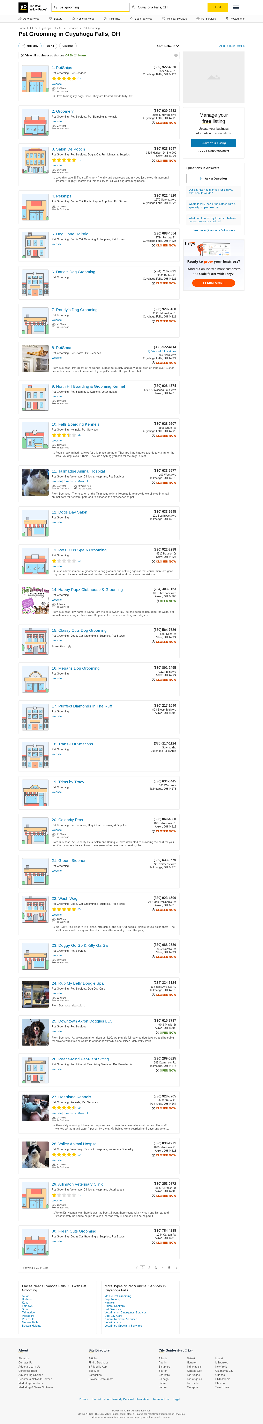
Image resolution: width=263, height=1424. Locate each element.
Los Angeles (194, 1379)
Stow (25, 1309)
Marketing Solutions (30, 1383)
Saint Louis (222, 1387)
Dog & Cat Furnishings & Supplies (109, 154)
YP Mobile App (98, 1366)
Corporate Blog (27, 1370)
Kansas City (194, 1370)
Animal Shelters (115, 1305)
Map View (32, 45)
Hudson (26, 1299)
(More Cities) (185, 1350)
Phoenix (220, 1383)
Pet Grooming (60, 73)
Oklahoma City (224, 1370)
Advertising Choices (30, 1374)
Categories (95, 1374)
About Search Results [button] (232, 45)
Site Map (94, 1370)
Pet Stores (120, 201)
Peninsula (28, 1319)
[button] (236, 7)
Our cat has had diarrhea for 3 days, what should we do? (211, 191)
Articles (93, 1358)
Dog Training (113, 1299)
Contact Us (25, 1362)
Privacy (83, 1399)
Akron (25, 1296)
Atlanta (163, 1358)
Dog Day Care (96, 988)
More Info (83, 481)
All (52, 45)
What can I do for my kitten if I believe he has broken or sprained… (212, 220)
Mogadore (28, 1315)
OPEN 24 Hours (76, 55)
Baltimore (164, 1366)
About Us (24, 1358)
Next (175, 1267)
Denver (163, 1387)
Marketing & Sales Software (35, 1387)
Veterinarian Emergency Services (126, 1312)
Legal (176, 1399)
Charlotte (164, 1374)
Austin (162, 1362)
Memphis (192, 1387)
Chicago (163, 1379)
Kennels (75, 429)
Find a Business (98, 1362)
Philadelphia (222, 1379)
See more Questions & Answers (214, 230)
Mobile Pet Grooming (118, 1296)
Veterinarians (110, 391)
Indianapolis (194, 1366)
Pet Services (70, 28)
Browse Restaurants (101, 1379)
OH (32, 28)
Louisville (192, 1383)
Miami (219, 1358)
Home (22, 28)
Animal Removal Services (121, 1319)
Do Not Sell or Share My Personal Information (120, 1399)
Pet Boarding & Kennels (102, 116)
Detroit (191, 1358)
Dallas (162, 1383)
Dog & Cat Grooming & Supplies (90, 239)
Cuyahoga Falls (48, 28)
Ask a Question (216, 178)
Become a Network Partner (35, 1379)
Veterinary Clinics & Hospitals (88, 476)
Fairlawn (27, 1305)
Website (57, 84)
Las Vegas (193, 1374)
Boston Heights (32, 1325)
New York (221, 1366)
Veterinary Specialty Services (127, 1149)
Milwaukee (221, 1362)
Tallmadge (28, 1312)
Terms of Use (161, 1399)
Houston (192, 1362)
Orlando (220, 1374)
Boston (163, 1370)
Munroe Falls (30, 1322)
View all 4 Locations (163, 351)
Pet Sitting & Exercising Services (91, 1064)
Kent (25, 1302)
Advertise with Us (29, 1366)
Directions (69, 481)
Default (169, 46)
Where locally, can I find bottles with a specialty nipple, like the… (212, 205)
